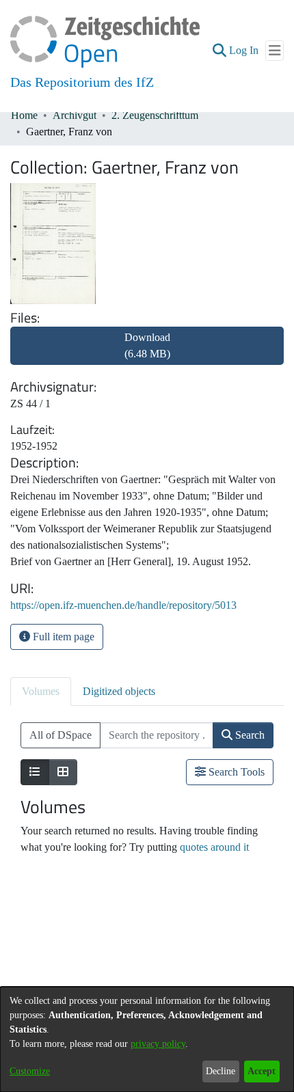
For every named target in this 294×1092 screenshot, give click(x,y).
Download (147, 345)
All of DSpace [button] (60, 735)
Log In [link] (244, 50)
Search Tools (235, 772)
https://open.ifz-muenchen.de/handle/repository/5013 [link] (123, 605)
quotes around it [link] (214, 847)
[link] (147, 353)
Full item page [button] (62, 636)
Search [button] (248, 735)
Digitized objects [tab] (119, 691)
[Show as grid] (63, 772)
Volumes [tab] (40, 691)
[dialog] (147, 1039)
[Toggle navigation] (274, 50)
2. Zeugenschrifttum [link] (154, 115)
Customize (30, 1071)
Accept (262, 1071)
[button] (219, 50)
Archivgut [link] (74, 115)
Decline (220, 1071)
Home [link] (24, 115)
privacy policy (158, 1044)
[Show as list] (35, 772)
